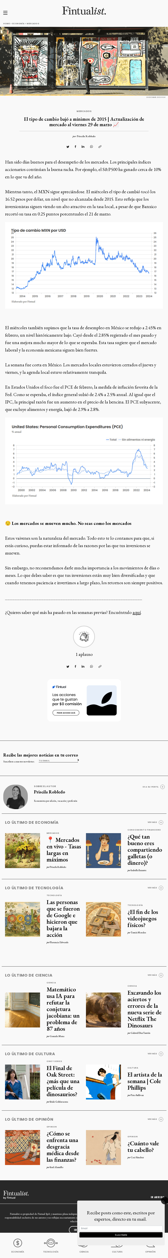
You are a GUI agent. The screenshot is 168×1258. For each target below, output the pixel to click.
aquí (137, 612)
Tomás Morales (138, 932)
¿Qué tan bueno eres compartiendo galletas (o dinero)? (145, 849)
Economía (18, 23)
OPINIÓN (150, 1251)
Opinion (52, 1126)
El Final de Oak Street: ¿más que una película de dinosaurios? (63, 1081)
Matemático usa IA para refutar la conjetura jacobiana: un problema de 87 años (63, 1008)
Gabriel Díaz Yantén (140, 1032)
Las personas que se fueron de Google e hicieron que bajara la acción (63, 918)
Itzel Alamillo (56, 1167)
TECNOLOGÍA (50, 1251)
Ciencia (51, 982)
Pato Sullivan (137, 1095)
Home (6, 23)
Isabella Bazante (138, 870)
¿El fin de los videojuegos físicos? (143, 918)
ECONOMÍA (17, 1251)
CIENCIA (84, 1251)
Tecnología (54, 895)
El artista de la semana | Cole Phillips (145, 1080)
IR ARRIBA (158, 1197)
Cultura (133, 1068)
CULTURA (117, 1251)
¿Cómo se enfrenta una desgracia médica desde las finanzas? (63, 1146)
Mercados (33, 23)
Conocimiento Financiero (144, 830)
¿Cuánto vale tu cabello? (143, 1146)
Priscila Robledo (86, 136)
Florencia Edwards (59, 942)
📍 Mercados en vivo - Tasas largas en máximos (64, 849)
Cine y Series (54, 1061)
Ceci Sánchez (137, 1157)
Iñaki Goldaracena (59, 1101)
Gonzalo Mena (57, 1036)
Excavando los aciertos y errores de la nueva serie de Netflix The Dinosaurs (145, 1009)
